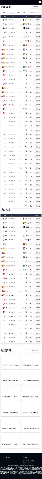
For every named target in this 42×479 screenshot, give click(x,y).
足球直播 (27, 460)
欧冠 (25, 12)
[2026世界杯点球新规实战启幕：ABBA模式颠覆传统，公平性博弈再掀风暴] (31, 426)
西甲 (39, 12)
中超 (18, 12)
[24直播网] (4, 3)
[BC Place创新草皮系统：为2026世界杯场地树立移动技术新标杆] (10, 442)
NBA (11, 12)
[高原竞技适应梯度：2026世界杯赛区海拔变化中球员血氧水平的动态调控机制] (31, 363)
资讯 (28, 462)
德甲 (32, 12)
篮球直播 (32, 460)
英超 (4, 12)
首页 (24, 460)
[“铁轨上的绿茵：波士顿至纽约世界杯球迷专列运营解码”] (31, 394)
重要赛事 (24, 462)
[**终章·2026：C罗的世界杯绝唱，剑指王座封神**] (10, 426)
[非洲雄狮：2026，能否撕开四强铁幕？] (31, 410)
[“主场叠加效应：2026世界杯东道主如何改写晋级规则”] (10, 410)
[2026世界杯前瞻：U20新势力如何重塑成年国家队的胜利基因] (31, 442)
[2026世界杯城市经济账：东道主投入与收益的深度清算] (10, 363)
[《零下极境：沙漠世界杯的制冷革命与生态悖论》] (10, 379)
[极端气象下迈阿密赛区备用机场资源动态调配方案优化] (31, 379)
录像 (31, 462)
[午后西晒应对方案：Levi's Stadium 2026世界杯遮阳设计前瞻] (10, 394)
